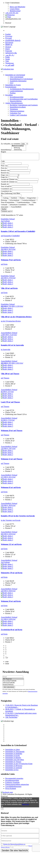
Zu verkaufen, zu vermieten (10, 144)
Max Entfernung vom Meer (10, 193)
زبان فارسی (9, 55)
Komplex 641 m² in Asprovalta (12, 345)
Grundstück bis (6, 191)
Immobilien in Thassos (13, 762)
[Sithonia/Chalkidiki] (13, 683)
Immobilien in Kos (11, 770)
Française (8, 51)
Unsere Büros (14, 9)
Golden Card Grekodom (18, 115)
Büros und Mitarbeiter (17, 7)
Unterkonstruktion (23, 202)
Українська (9, 63)
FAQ (11, 83)
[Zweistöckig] (19, 150)
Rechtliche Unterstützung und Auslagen (24, 105)
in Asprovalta (5, 349)
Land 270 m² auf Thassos (10, 402)
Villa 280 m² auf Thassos (10, 374)
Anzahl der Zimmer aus (9, 179)
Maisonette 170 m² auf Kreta (11, 573)
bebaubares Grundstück (18, 205)
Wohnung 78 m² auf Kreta (11, 260)
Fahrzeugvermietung (17, 111)
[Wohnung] (19, 148)
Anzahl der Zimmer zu (9, 182)
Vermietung (14, 109)
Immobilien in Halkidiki (13, 754)
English (8, 34)
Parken (22, 198)
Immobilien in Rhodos (13, 758)
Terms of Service (5, 847)
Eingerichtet (31, 198)
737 (6, 658)
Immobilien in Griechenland (15, 75)
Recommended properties (14, 778)
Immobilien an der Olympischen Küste (18, 764)
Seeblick (14, 198)
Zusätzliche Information (18, 81)
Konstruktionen (10, 87)
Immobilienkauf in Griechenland (21, 79)
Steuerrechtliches (16, 101)
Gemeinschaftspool (28, 200)
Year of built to (6, 186)
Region (3, 152)
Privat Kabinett (10, 788)
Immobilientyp (6, 150)
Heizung (4, 200)
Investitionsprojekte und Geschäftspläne (24, 99)
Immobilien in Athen (12, 749)
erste (7, 662)
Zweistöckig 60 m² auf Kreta (11, 630)
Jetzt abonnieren (8, 687)
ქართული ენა (11, 53)
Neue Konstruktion (7, 202)
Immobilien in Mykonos (13, 766)
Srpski (7, 59)
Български (9, 42)
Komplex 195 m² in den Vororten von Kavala (18, 516)
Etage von (4, 175)
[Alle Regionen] (13, 679)
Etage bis (4, 177)
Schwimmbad (14, 200)
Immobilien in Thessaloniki (14, 752)
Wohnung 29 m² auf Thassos (11, 430)
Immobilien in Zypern (13, 85)
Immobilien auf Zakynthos (14, 760)
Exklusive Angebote (12, 782)
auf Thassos (5, 378)
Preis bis (4, 168)
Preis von (4, 166)
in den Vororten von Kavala (10, 520)
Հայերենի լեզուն (12, 40)
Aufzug (5, 198)
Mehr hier (25, 804)
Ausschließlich (16, 207)
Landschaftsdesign (16, 91)
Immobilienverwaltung (18, 107)
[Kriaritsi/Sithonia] (13, 685)
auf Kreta (4, 264)
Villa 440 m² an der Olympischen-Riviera (16, 317)
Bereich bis (5, 173)
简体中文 (8, 44)
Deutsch (8, 47)
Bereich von (5, 170)
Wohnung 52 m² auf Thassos (11, 459)
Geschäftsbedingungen (13, 786)
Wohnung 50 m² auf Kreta (11, 601)
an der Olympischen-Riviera (11, 321)
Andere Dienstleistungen (14, 103)
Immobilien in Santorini (13, 768)
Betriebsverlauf (15, 11)
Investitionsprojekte (16, 97)
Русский (8, 38)
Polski (7, 57)
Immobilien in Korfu (12, 756)
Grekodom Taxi (15, 113)
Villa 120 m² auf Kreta (9, 288)
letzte (7, 664)
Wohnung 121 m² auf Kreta (11, 544)
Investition (9, 95)
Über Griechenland (16, 77)
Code (3, 161)
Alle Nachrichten (11, 717)
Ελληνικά (8, 36)
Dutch (7, 49)
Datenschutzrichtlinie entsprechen (17, 784)
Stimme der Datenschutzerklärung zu (14, 844)
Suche (4, 209)
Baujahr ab (5, 184)
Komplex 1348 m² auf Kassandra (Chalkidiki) (18, 231)
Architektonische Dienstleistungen (22, 89)
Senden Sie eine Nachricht (15, 850)
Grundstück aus (6, 189)
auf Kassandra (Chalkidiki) (10, 236)
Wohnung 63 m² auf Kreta (11, 487)
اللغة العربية (9, 65)
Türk (7, 61)
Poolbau (13, 93)
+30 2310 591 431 (11, 13)
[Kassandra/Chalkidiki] (13, 681)
